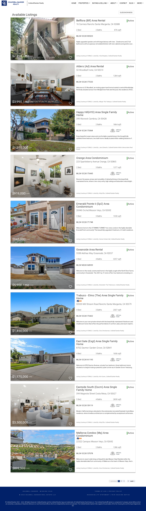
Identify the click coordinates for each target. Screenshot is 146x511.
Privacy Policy (115, 491)
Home (73, 3)
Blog (132, 4)
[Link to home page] (14, 3)
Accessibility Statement (98, 494)
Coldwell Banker (30, 491)
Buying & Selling (100, 4)
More (140, 4)
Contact (123, 3)
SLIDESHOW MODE (126, 12)
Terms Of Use (101, 491)
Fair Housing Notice (121, 494)
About (114, 4)
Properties (84, 4)
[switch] (70, 57)
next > (132, 481)
